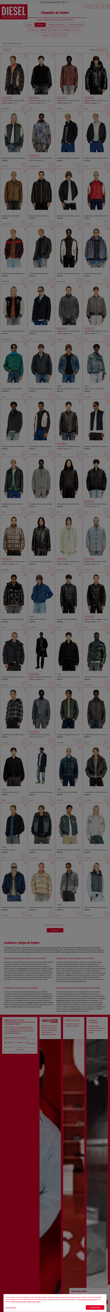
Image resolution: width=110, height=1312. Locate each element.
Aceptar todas (95, 1307)
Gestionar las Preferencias (88, 1299)
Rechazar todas (11, 1307)
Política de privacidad (18, 1301)
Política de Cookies (33, 1301)
